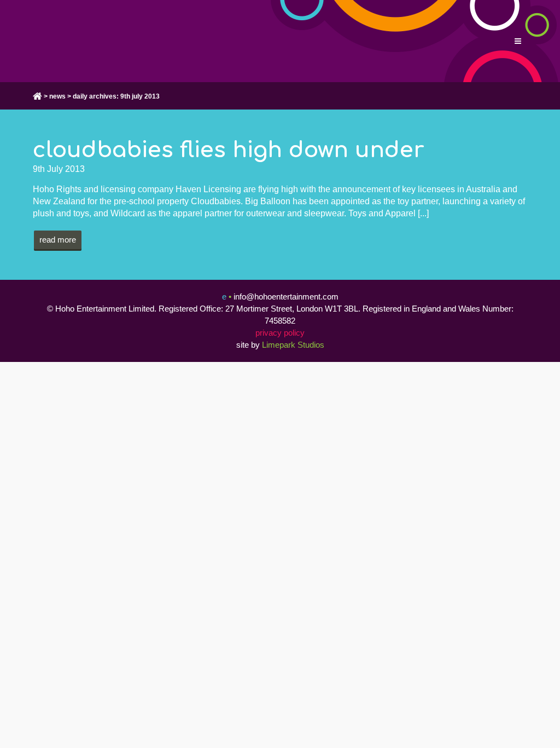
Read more (57, 239)
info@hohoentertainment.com (286, 296)
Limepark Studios (293, 344)
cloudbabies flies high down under (228, 150)
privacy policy (280, 332)
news (57, 96)
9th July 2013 (59, 169)
